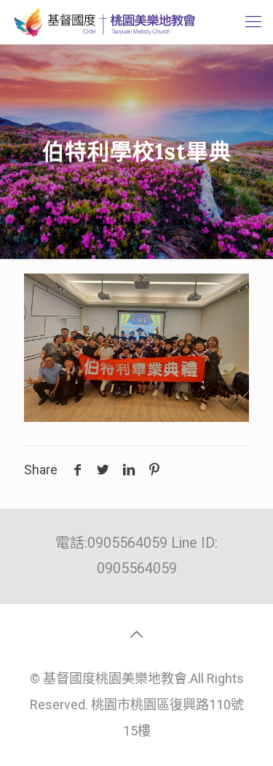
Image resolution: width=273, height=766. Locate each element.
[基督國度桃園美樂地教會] (103, 22)
